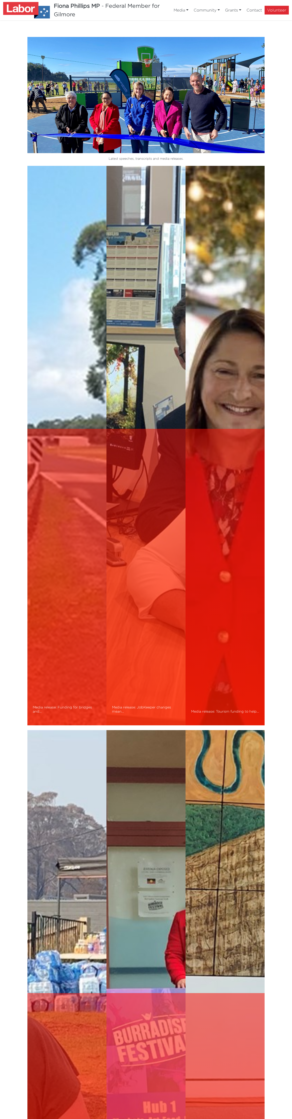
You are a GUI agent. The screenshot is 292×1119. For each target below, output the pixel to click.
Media (179, 10)
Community (205, 10)
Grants (231, 10)
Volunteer (276, 10)
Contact (254, 10)
